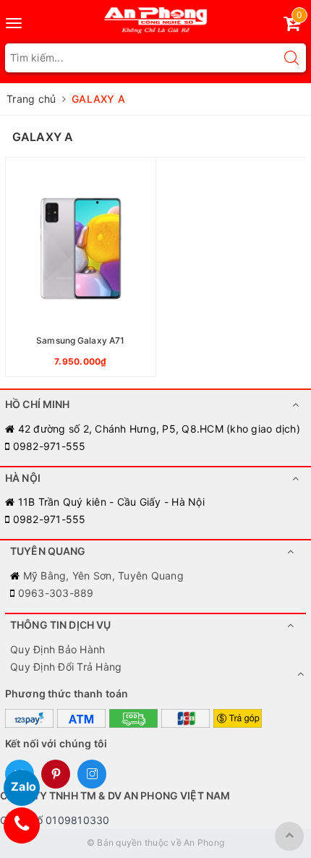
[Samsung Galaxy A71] (81, 267)
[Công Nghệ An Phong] (155, 16)
